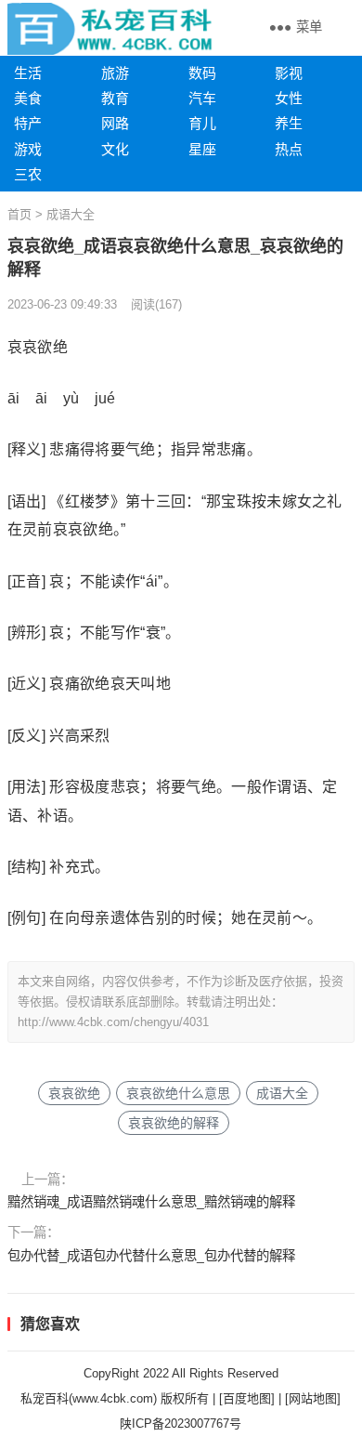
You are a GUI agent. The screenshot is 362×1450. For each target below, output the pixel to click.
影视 (289, 73)
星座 (202, 149)
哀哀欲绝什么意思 (178, 1093)
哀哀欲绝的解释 (173, 1122)
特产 (28, 123)
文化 (115, 149)
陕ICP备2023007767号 (180, 1423)
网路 (115, 123)
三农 (28, 174)
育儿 (202, 123)
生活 (28, 73)
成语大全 (70, 214)
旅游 (115, 73)
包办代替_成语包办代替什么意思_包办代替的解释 (151, 1255)
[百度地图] (247, 1398)
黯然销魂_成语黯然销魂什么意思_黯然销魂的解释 (151, 1201)
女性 (289, 98)
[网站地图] (313, 1398)
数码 (202, 73)
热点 (289, 149)
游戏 (28, 149)
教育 (115, 98)
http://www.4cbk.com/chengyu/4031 (113, 1022)
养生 (289, 123)
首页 (19, 214)
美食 (28, 98)
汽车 (202, 98)
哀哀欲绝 (74, 1093)
